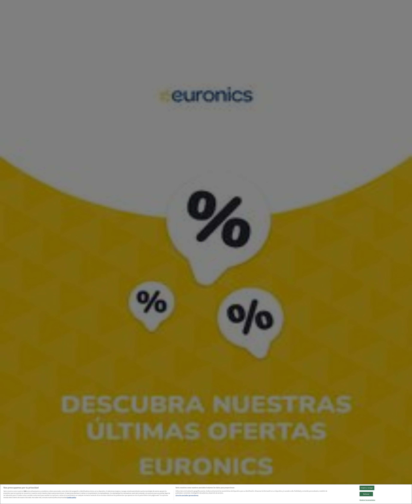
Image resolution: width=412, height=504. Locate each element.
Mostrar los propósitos (367, 500)
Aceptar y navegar (367, 488)
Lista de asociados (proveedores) (187, 495)
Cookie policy (71, 497)
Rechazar (366, 494)
